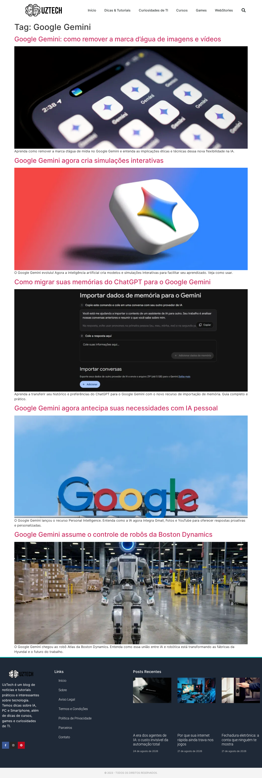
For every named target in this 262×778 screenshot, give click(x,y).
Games (201, 10)
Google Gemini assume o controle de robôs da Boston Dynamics (113, 534)
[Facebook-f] (5, 745)
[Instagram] (13, 745)
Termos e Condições (73, 709)
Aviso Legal (67, 699)
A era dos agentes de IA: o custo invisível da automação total (150, 739)
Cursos (182, 10)
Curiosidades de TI (153, 10)
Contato (64, 737)
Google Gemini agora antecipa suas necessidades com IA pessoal (116, 408)
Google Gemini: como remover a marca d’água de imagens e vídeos (117, 39)
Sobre (63, 690)
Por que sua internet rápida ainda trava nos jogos (195, 739)
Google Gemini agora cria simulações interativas (89, 160)
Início (92, 10)
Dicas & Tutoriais (117, 10)
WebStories (224, 10)
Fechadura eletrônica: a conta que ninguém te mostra (240, 739)
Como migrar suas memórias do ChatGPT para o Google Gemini (112, 282)
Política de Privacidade (75, 718)
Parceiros (65, 728)
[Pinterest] (21, 745)
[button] (243, 10)
